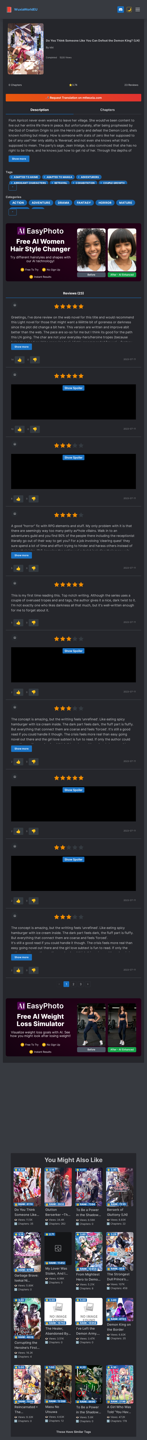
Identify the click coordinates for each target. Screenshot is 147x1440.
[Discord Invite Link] (120, 9)
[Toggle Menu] (138, 9)
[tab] (40, 110)
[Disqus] (73, 1107)
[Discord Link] (120, 9)
